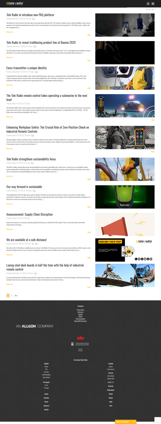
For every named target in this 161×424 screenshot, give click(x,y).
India (110, 402)
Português (46, 382)
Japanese (46, 406)
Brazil (46, 385)
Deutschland (110, 376)
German (110, 373)
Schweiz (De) (110, 378)
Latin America (110, 369)
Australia (46, 372)
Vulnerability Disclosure (80, 321)
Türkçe (111, 398)
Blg (33, 243)
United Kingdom (46, 375)
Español (110, 363)
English (46, 363)
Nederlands (110, 390)
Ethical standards (80, 319)
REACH (80, 316)
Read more (9, 32)
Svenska (46, 398)
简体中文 (111, 382)
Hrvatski (110, 386)
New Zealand (46, 377)
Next (16, 295)
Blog (33, 18)
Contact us (80, 312)
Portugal (46, 388)
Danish (46, 409)
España (111, 366)
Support (80, 314)
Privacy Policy (80, 310)
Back (89, 35)
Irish (110, 406)
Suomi (46, 394)
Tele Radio (148, 9)
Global (46, 366)
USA (46, 369)
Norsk (46, 402)
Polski (111, 394)
